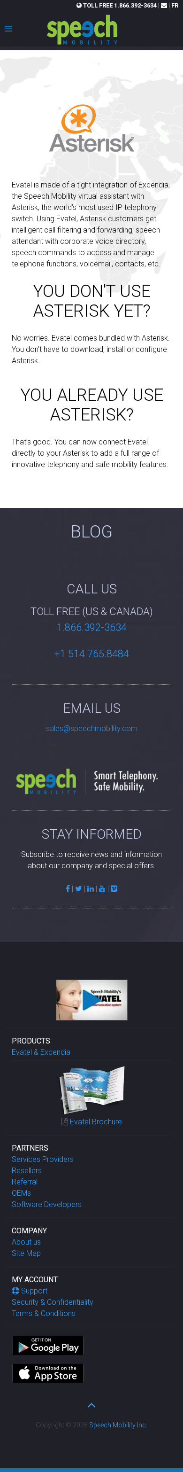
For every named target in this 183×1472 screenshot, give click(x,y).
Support (34, 1290)
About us (26, 1242)
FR (174, 5)
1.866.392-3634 (120, 5)
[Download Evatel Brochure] (92, 1089)
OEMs (21, 1193)
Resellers (27, 1170)
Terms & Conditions (44, 1313)
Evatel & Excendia (41, 1052)
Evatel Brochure (96, 1121)
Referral (25, 1181)
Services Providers (43, 1159)
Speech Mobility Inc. (118, 1425)
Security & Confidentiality (52, 1302)
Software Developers (47, 1204)
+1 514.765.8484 (91, 654)
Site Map (26, 1253)
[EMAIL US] (164, 5)
